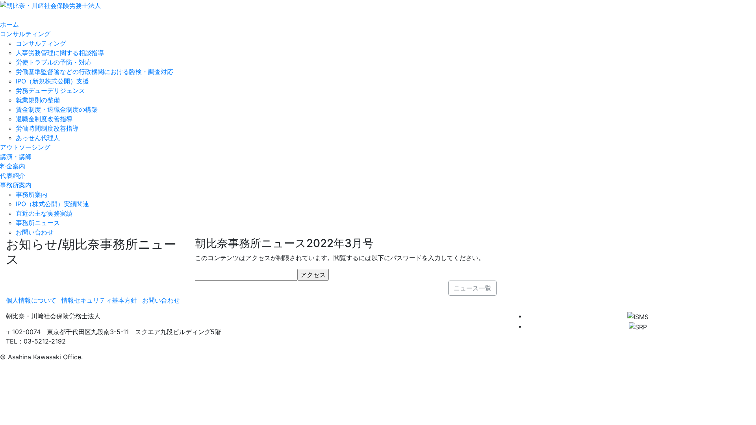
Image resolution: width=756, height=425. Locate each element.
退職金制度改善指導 (44, 119)
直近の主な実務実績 (44, 213)
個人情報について (31, 300)
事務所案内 (31, 194)
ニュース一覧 (472, 288)
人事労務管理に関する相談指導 (60, 53)
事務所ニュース (38, 223)
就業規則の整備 (38, 100)
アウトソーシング (25, 147)
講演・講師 (16, 157)
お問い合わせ (35, 232)
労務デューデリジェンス (50, 90)
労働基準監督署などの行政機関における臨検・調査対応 (94, 72)
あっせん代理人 (38, 138)
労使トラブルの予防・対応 (53, 62)
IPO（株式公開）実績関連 (52, 204)
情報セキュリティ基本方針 (99, 300)
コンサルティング (41, 43)
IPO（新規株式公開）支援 (52, 81)
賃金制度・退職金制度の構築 (57, 109)
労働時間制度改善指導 (47, 128)
